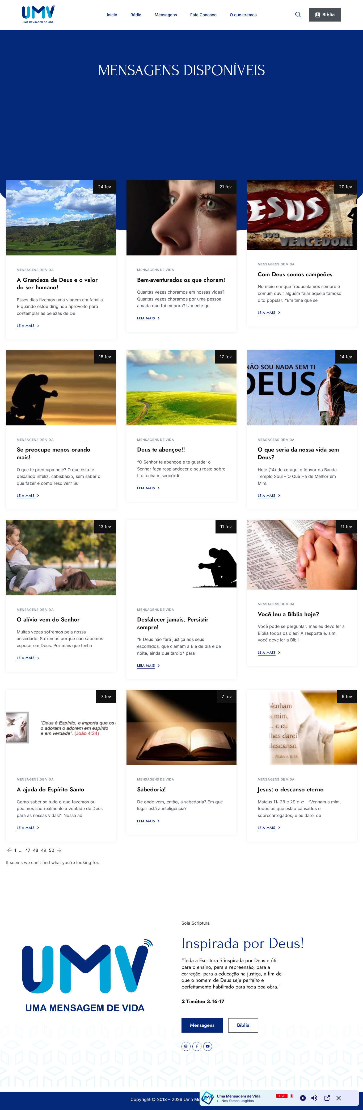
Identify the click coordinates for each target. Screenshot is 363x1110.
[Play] (303, 1098)
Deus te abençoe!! (161, 449)
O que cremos (243, 14)
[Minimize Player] (338, 1098)
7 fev (106, 696)
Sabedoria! (151, 789)
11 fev (226, 526)
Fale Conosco (203, 14)
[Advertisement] (181, 119)
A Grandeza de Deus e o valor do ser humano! (57, 284)
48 (35, 850)
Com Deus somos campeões (295, 274)
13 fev (105, 526)
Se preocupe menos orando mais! (53, 453)
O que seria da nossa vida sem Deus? (298, 453)
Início (112, 14)
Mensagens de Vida (35, 270)
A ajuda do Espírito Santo (50, 789)
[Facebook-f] (196, 1046)
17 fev (226, 356)
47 (27, 850)
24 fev (104, 186)
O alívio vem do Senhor (48, 619)
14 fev (346, 356)
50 (51, 850)
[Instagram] (186, 1046)
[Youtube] (207, 1046)
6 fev (347, 696)
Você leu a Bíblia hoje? (288, 614)
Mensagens (166, 14)
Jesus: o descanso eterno (291, 789)
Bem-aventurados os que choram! (181, 280)
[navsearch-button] (298, 13)
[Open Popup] (327, 1098)
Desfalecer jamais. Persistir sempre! (173, 623)
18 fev (105, 356)
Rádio (135, 14)
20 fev (345, 186)
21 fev (226, 186)
